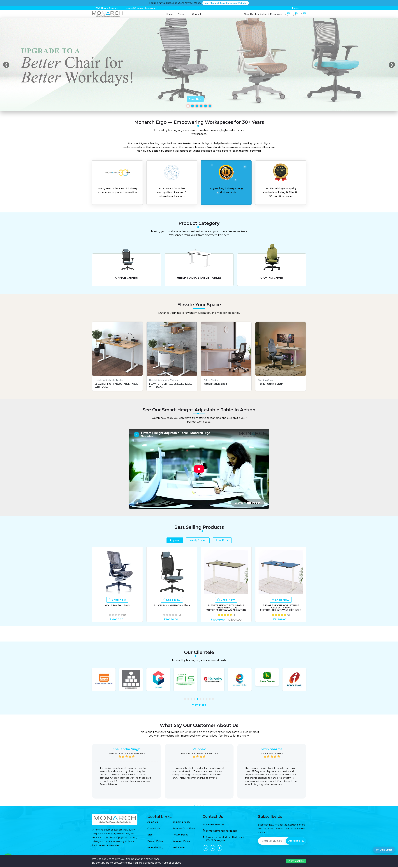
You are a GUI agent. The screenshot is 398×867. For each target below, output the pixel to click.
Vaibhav (199, 749)
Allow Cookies (296, 861)
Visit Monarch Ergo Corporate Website (226, 3)
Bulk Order (179, 847)
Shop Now (195, 99)
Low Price (222, 540)
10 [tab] (213, 699)
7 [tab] (204, 699)
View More (199, 704)
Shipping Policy (181, 822)
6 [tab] (201, 699)
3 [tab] (192, 699)
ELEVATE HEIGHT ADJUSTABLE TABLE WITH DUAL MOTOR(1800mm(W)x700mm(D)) (280, 607)
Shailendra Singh (126, 749)
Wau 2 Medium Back (117, 605)
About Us (152, 822)
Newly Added (197, 540)
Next (310, 773)
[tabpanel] (104, 679)
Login (295, 8)
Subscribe (294, 840)
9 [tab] (210, 699)
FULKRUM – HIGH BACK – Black (171, 605)
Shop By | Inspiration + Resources (263, 14)
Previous (87, 773)
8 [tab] (207, 699)
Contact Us (153, 828)
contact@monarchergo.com (141, 8)
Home (169, 14)
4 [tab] (195, 699)
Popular (175, 540)
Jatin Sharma (272, 749)
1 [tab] (185, 699)
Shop (181, 14)
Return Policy (180, 834)
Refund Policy (155, 847)
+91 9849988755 (215, 824)
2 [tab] (188, 699)
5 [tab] (198, 699)
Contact (196, 14)
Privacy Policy (155, 841)
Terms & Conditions (184, 828)
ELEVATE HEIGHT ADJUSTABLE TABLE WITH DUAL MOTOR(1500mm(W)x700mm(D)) (226, 607)
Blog (150, 834)
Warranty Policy (181, 841)
